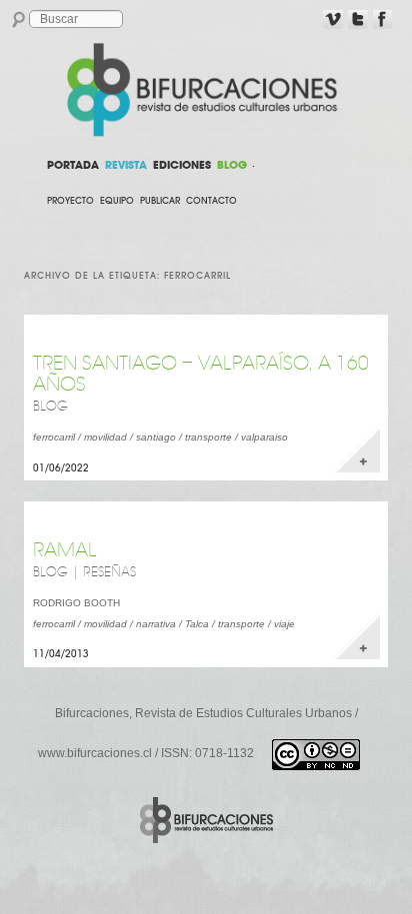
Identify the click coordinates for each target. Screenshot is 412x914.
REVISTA (126, 165)
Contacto (211, 201)
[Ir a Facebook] (383, 20)
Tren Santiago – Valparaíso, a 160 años (201, 374)
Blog (50, 407)
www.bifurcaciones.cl (95, 753)
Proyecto (70, 201)
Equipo (117, 201)
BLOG (232, 165)
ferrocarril (54, 437)
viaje (284, 623)
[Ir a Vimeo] (333, 20)
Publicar (160, 201)
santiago (156, 437)
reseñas (109, 572)
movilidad (105, 437)
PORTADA (73, 165)
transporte (208, 437)
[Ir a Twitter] (358, 20)
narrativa (156, 623)
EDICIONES (182, 165)
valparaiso (264, 437)
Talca (197, 623)
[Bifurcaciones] (206, 90)
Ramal (65, 549)
